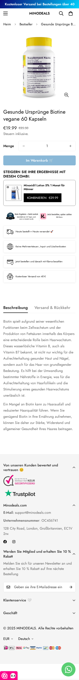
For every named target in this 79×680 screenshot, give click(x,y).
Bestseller (26, 24)
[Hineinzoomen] (66, 95)
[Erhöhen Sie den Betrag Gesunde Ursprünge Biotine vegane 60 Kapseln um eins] (70, 146)
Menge (8, 145)
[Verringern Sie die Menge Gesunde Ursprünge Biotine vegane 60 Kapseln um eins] (24, 146)
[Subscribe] (71, 587)
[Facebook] (5, 541)
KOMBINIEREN (42, 198)
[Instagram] (14, 541)
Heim (7, 24)
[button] (71, 13)
